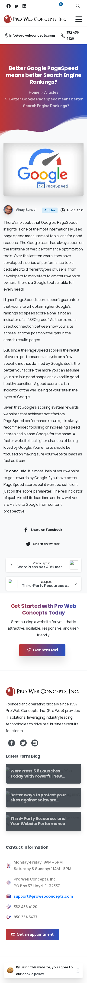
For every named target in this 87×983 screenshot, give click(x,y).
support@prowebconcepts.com (43, 896)
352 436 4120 (72, 35)
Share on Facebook (46, 529)
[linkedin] (24, 6)
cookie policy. (33, 974)
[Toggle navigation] (79, 19)
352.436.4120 (25, 906)
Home (34, 92)
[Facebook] (9, 6)
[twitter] (16, 6)
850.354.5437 (25, 916)
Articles (51, 92)
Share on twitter (46, 543)
